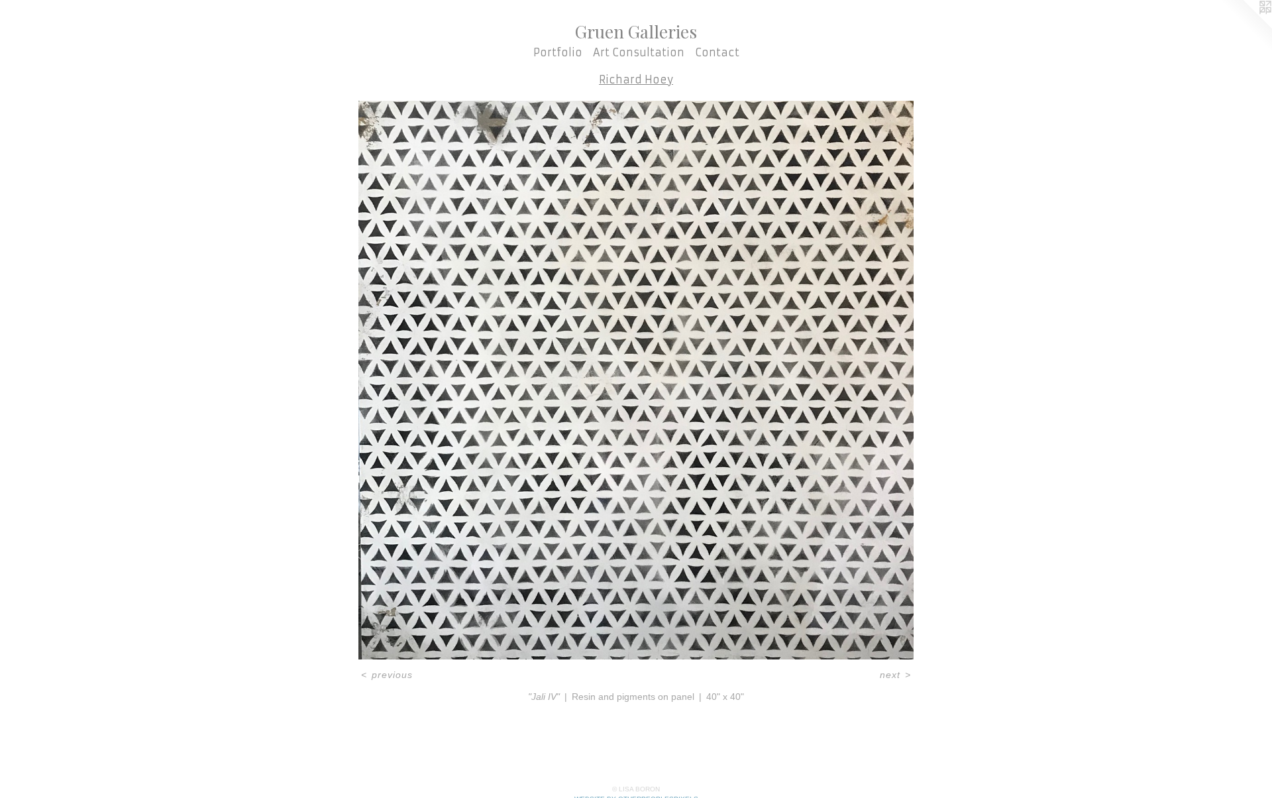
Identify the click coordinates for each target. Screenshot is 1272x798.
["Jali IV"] (636, 380)
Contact (717, 52)
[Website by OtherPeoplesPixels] (1245, 26)
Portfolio (557, 52)
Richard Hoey (636, 79)
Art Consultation (638, 52)
